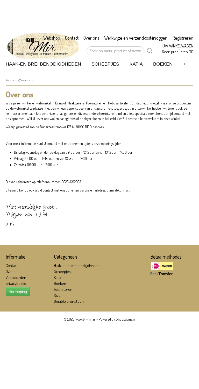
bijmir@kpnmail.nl (119, 190)
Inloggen (159, 38)
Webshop (51, 38)
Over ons (91, 38)
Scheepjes (105, 64)
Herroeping (18, 291)
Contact (72, 38)
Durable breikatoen (69, 301)
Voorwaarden (16, 277)
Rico (57, 295)
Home (10, 80)
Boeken (163, 64)
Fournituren (63, 289)
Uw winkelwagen (177, 45)
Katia (136, 64)
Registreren (182, 38)
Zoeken (149, 51)
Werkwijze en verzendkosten (130, 38)
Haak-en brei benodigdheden (43, 64)
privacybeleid (16, 283)
